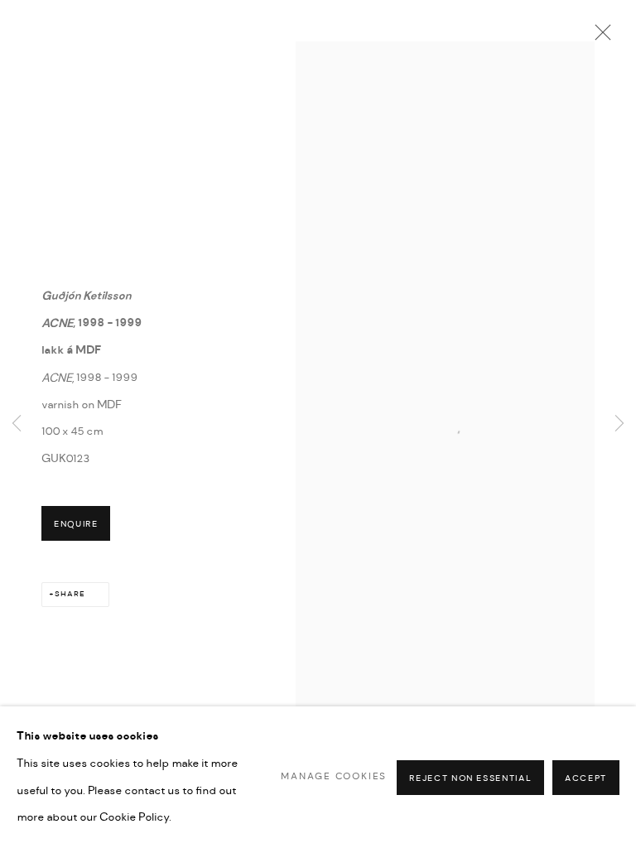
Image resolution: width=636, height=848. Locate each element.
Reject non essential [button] (470, 777)
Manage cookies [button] (334, 776)
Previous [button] (16, 424)
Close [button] (598, 37)
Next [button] (619, 424)
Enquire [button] (76, 524)
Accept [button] (586, 777)
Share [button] (70, 594)
